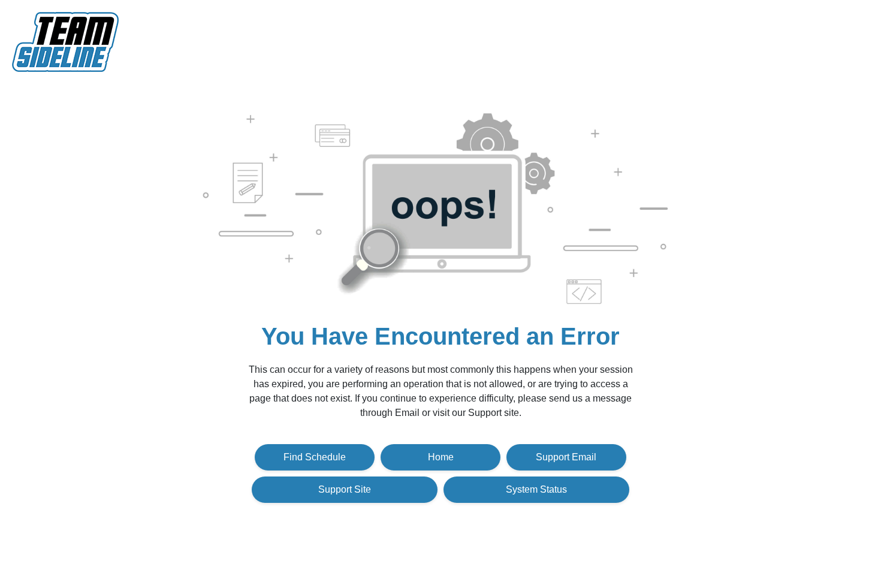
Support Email (566, 457)
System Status (536, 489)
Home (441, 457)
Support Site (344, 489)
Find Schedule (314, 457)
